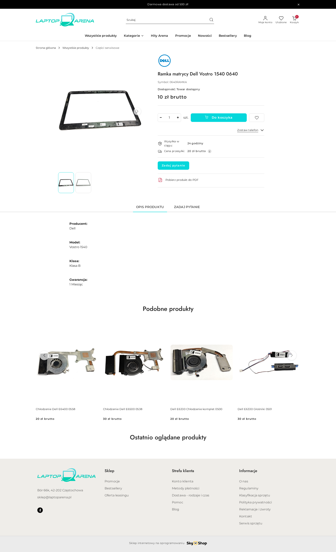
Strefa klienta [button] (183, 471)
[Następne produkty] (291, 355)
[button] (137, 111)
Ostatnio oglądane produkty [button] (168, 437)
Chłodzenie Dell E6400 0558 (55, 409)
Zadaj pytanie (173, 165)
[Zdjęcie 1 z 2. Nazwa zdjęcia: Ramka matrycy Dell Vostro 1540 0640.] (66, 182)
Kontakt (245, 516)
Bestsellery (113, 488)
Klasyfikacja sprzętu (254, 495)
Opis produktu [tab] (150, 207)
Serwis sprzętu (250, 523)
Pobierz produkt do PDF (182, 180)
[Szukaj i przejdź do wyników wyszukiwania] (211, 20)
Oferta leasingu (117, 495)
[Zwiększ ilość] (178, 118)
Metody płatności (186, 488)
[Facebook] (40, 510)
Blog (175, 509)
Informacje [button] (248, 471)
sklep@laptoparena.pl (54, 497)
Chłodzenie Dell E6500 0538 (122, 409)
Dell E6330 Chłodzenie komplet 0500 (196, 409)
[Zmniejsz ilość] (161, 118)
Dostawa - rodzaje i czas (190, 495)
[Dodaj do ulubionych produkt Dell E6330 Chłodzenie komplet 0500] (228, 325)
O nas (243, 481)
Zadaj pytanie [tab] (187, 207)
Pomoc (177, 502)
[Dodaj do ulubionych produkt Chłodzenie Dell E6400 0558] (94, 325)
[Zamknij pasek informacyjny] (298, 4)
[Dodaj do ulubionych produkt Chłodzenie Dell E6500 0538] (161, 325)
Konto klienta (182, 481)
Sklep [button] (109, 471)
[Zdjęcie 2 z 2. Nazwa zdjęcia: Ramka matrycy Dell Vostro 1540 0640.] (83, 182)
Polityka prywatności (255, 502)
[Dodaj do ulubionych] (256, 117)
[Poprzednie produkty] (44, 355)
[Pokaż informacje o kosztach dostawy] (209, 151)
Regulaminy (249, 488)
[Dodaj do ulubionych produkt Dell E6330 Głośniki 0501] (296, 325)
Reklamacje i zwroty (255, 509)
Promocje (112, 481)
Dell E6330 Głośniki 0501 (255, 409)
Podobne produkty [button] (168, 308)
